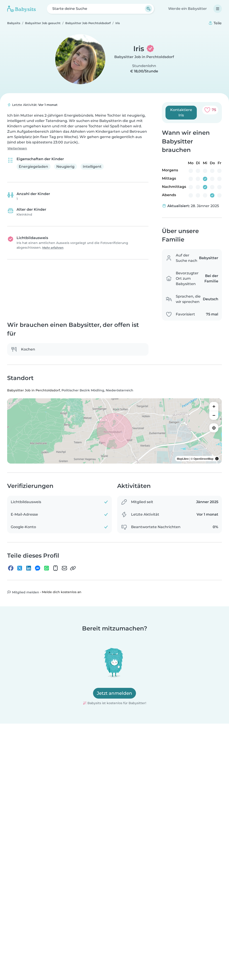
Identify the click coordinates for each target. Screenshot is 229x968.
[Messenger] (37, 568)
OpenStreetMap (203, 459)
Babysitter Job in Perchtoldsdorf (144, 57)
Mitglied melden (25, 592)
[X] (19, 568)
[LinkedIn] (28, 568)
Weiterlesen (17, 148)
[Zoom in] (213, 406)
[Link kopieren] (73, 568)
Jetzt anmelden (114, 693)
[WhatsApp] (46, 568)
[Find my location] (213, 428)
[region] (114, 431)
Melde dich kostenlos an (61, 592)
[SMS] (55, 568)
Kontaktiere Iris (181, 112)
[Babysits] (21, 9)
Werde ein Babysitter (187, 8)
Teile (217, 23)
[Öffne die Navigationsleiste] (217, 8)
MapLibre (183, 459)
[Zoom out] (213, 415)
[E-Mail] (64, 568)
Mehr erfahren (53, 247)
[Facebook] (10, 568)
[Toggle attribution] (217, 459)
